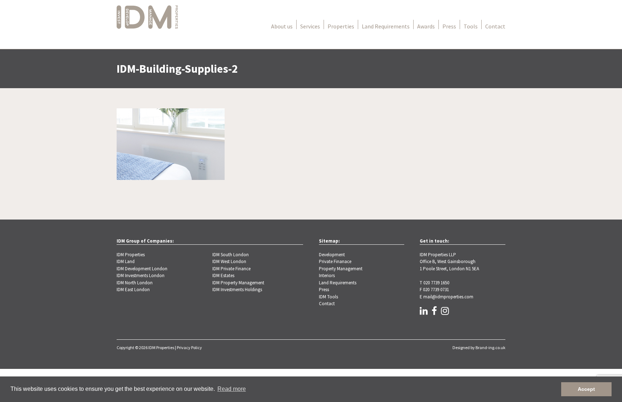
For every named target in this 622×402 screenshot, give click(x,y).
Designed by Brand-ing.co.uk (478, 347)
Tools (471, 26)
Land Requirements (386, 26)
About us (282, 26)
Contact (495, 26)
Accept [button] (586, 389)
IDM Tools (328, 297)
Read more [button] (231, 389)
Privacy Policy (189, 347)
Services (310, 26)
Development (332, 255)
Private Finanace (335, 261)
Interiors (327, 275)
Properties (341, 26)
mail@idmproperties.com (448, 297)
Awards (426, 26)
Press (449, 26)
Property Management (340, 269)
